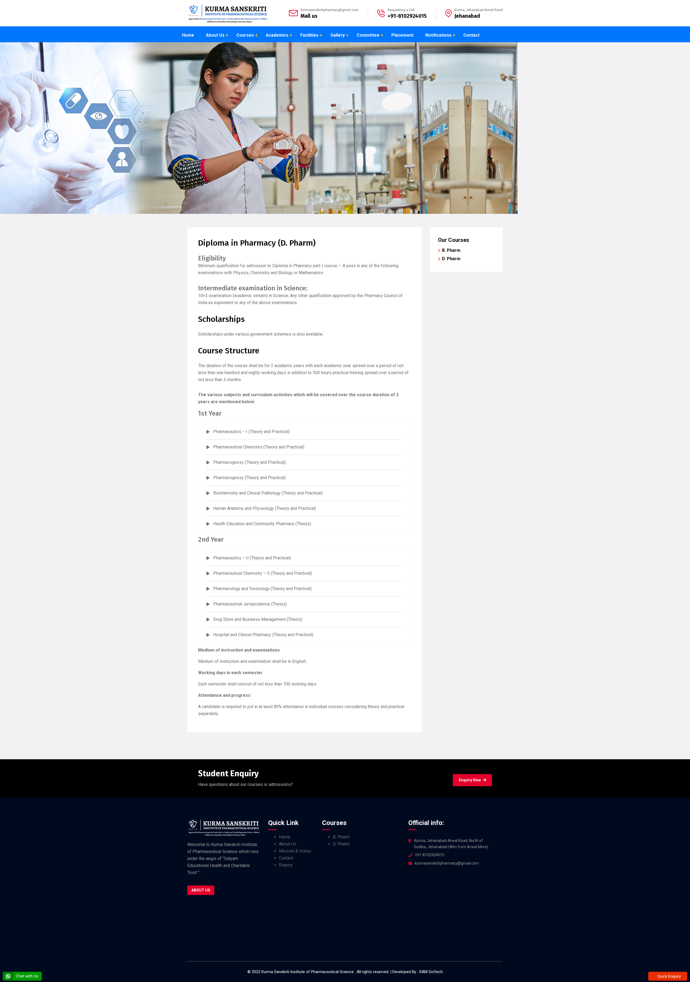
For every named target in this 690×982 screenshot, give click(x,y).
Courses (245, 35)
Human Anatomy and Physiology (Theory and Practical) (264, 508)
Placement (402, 35)
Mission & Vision (295, 851)
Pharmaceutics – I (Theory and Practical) (251, 431)
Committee (368, 35)
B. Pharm (451, 250)
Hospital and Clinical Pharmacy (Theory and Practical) (263, 634)
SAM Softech (431, 971)
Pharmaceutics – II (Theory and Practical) (252, 557)
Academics (277, 35)
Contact (471, 35)
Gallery (337, 35)
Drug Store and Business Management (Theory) (257, 619)
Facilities (309, 35)
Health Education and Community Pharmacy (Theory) (262, 523)
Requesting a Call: (401, 10)
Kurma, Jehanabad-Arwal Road (478, 10)
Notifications (438, 35)
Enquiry (286, 865)
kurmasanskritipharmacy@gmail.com (329, 10)
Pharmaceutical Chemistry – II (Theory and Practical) (262, 573)
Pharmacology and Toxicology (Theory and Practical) (262, 588)
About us (200, 890)
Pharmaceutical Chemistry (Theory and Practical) (258, 447)
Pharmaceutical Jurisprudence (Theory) (250, 604)
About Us (215, 35)
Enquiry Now (470, 780)
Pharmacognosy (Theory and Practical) (249, 462)
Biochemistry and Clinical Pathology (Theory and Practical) (268, 493)
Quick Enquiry (668, 976)
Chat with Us (26, 976)
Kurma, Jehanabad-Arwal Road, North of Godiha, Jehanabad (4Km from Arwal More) (451, 843)
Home (188, 35)
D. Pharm (451, 258)
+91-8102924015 (429, 855)
